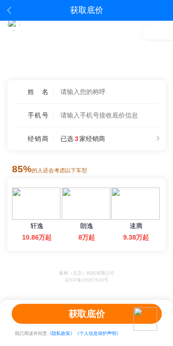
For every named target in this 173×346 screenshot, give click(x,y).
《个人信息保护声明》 (98, 333)
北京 (156, 71)
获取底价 (86, 313)
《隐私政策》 (61, 333)
